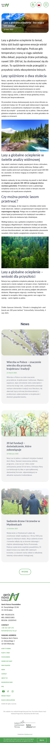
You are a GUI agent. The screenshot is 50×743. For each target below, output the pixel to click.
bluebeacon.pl (28, 734)
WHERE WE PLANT (6, 661)
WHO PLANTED (5, 665)
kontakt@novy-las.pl (9, 631)
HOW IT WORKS (6, 648)
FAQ (2, 686)
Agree (42, 740)
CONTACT (4, 674)
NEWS (3, 669)
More (25, 572)
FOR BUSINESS (5, 657)
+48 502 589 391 (7, 628)
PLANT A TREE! (5, 653)
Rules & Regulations (8, 700)
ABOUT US (4, 678)
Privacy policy (5, 696)
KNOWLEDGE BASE (7, 682)
